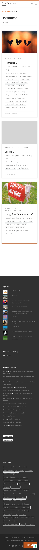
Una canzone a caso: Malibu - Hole (22, 332)
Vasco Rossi (8, 521)
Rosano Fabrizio (8, 410)
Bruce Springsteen (11, 474)
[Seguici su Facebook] (13, 546)
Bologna (29, 470)
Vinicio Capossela (11, 524)
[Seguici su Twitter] (16, 546)
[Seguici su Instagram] (19, 546)
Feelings (14, 316)
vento (18, 521)
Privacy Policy (8, 436)
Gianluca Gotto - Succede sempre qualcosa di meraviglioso (22, 312)
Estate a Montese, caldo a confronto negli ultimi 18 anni (22, 338)
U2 (33, 517)
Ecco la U (9, 151)
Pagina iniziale (6, 11)
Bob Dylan (19, 470)
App (14, 467)
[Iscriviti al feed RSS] (9, 546)
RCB (16, 517)
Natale (26, 504)
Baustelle (22, 467)
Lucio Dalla (21, 497)
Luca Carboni (9, 497)
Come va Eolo (16, 327)
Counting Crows (22, 480)
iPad (14, 494)
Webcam (14, 296)
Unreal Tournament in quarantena (19, 390)
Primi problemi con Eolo (18, 413)
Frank (26, 490)
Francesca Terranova (9, 382)
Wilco (22, 524)
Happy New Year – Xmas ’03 (19, 214)
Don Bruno (15, 487)
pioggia (7, 514)
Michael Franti (9, 504)
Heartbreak (11, 62)
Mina (19, 504)
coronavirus (8, 480)
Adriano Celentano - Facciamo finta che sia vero (23, 323)
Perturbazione (9, 511)
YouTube (30, 524)
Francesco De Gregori (12, 490)
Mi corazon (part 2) (20, 387)
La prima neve (19, 410)
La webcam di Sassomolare (20, 306)
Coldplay (24, 477)
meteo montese (19, 501)
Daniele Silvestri (10, 484)
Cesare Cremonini (11, 477)
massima (7, 501)
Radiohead (8, 517)
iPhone (21, 494)
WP (13, 540)
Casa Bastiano (14, 537)
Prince (14, 514)
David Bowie (23, 484)
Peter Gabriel (23, 511)
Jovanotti (30, 494)
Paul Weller (15, 507)
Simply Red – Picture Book (18, 404)
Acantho (7, 467)
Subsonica (25, 517)
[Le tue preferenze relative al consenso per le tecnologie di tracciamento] (35, 546)
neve (6, 507)
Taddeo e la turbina (14, 419)
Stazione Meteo (16, 291)
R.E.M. (22, 514)
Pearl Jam (26, 507)
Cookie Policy (8, 440)
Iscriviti (30, 545)
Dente (6, 487)
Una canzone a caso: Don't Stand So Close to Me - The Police (22, 302)
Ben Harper (8, 470)
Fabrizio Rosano (8, 398)
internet (7, 494)
